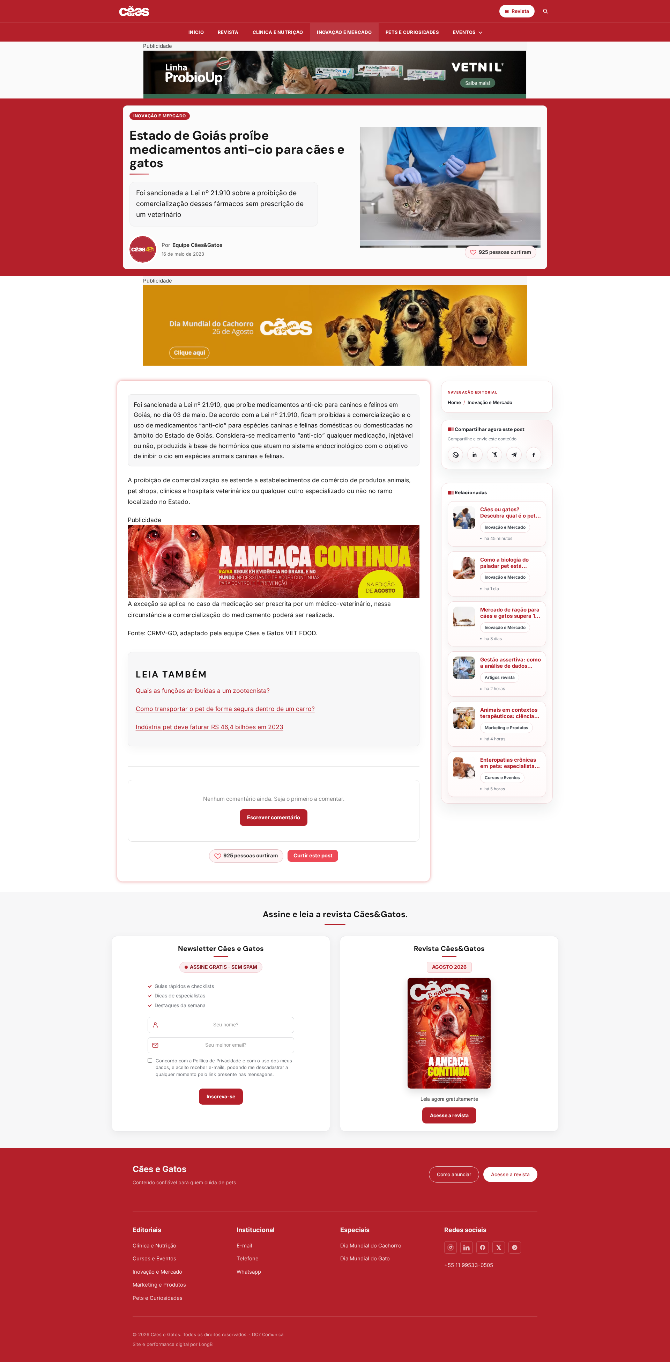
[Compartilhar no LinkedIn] (475, 454)
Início (196, 32)
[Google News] (514, 1247)
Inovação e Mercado (344, 32)
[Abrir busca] (545, 11)
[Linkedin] (466, 1247)
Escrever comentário (273, 817)
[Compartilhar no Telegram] (514, 454)
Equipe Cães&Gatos (197, 245)
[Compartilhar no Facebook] (533, 454)
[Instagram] (450, 1247)
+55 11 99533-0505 (468, 1265)
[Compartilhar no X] (494, 454)
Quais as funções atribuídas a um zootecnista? (203, 690)
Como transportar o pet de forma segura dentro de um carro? (225, 708)
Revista (228, 32)
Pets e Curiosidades (412, 32)
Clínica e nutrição (278, 32)
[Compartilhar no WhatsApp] (455, 454)
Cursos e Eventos (154, 1258)
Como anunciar (454, 1174)
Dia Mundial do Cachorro (370, 1245)
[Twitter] (498, 1247)
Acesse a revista (449, 1115)
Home (454, 402)
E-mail (244, 1245)
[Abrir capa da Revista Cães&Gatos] (449, 1033)
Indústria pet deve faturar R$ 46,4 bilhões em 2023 (209, 727)
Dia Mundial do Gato (365, 1258)
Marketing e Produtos (159, 1284)
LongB (206, 1344)
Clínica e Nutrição (154, 1245)
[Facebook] (482, 1247)
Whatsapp (249, 1271)
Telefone (248, 1258)
